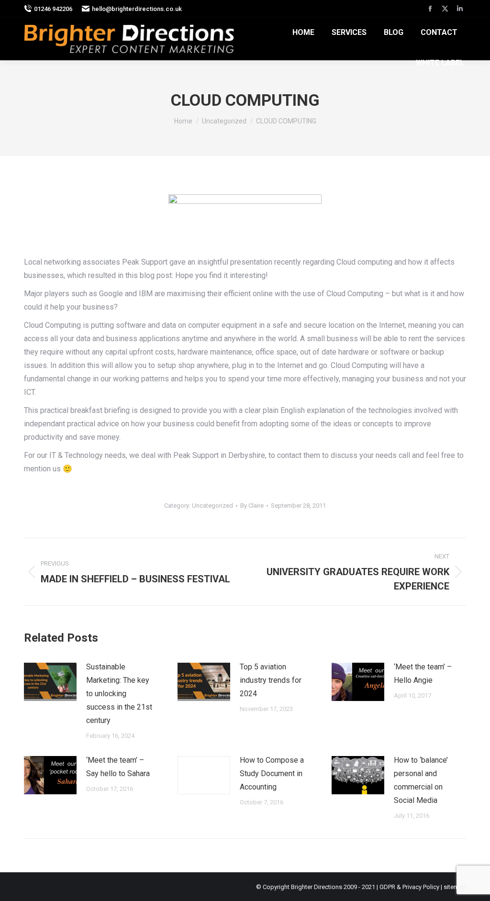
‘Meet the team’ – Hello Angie (423, 673)
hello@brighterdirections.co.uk (137, 8)
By (252, 505)
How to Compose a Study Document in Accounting (272, 773)
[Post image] (50, 682)
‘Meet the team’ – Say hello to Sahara (118, 767)
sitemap (455, 886)
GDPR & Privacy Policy (409, 886)
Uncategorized (212, 505)
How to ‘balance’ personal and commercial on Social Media (421, 780)
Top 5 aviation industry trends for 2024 (270, 680)
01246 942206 (53, 8)
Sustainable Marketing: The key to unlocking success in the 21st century (119, 693)
